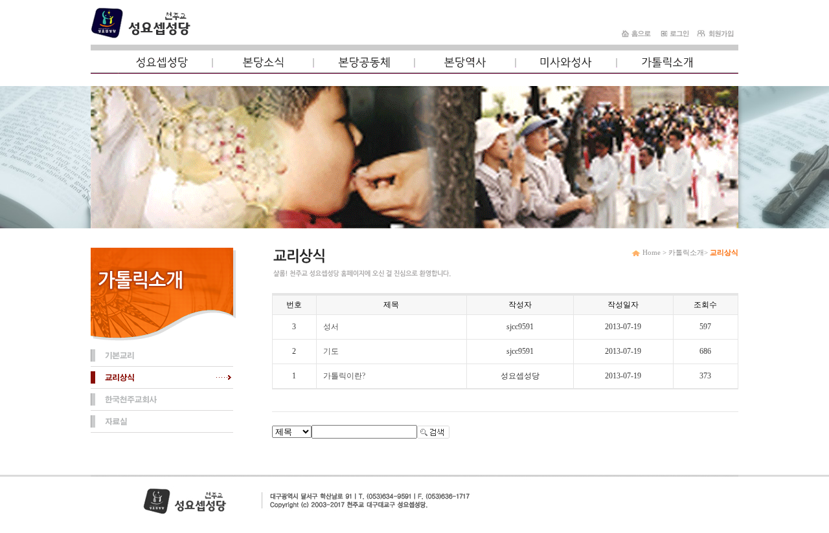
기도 (331, 351)
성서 (331, 326)
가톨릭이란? (344, 375)
